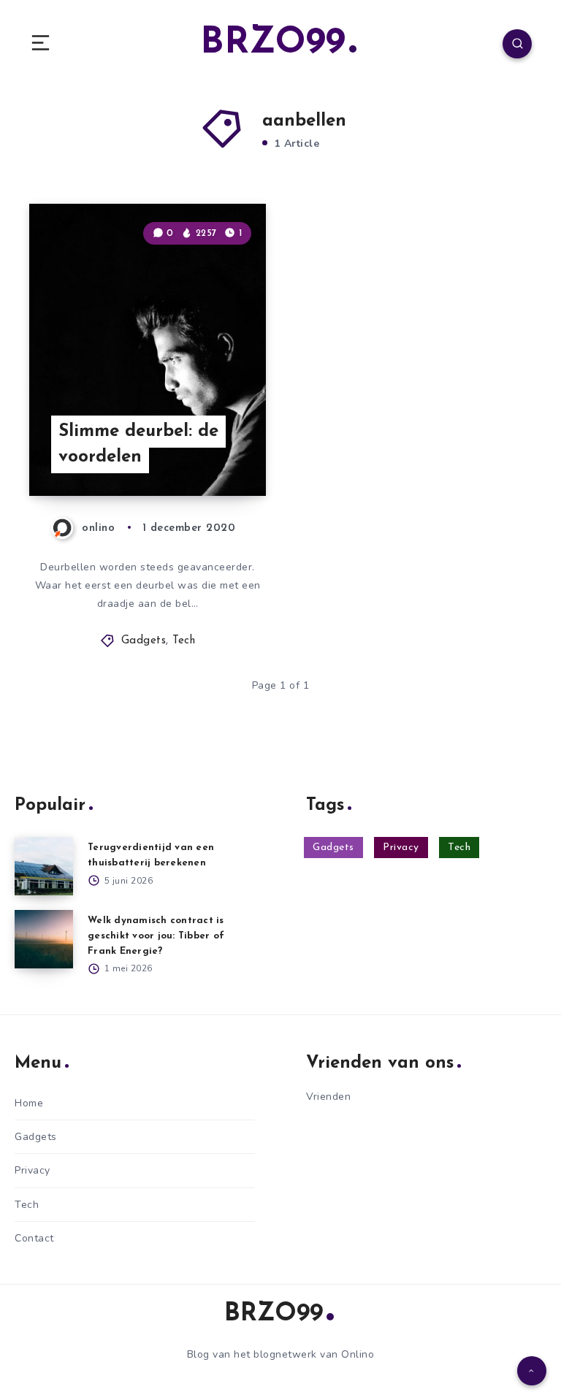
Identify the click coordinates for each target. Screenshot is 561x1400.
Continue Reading (215, 454)
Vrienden (328, 1096)
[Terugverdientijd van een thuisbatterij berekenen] (44, 866)
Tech (183, 640)
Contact (34, 1238)
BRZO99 (273, 43)
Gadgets (144, 640)
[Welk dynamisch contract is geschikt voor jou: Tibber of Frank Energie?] (44, 939)
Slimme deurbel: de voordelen (138, 444)
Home (29, 1103)
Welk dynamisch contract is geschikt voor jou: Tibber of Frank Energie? (156, 936)
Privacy (401, 847)
